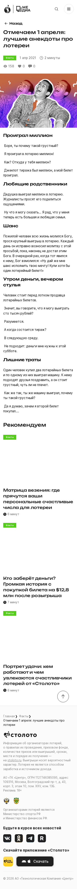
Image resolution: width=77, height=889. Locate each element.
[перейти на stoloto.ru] (7, 9)
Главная (9, 716)
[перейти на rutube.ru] (42, 838)
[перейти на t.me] (30, 838)
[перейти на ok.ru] (19, 838)
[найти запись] (56, 9)
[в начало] (63, 696)
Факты (23, 716)
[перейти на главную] (23, 9)
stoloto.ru (14, 760)
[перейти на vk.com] (7, 838)
